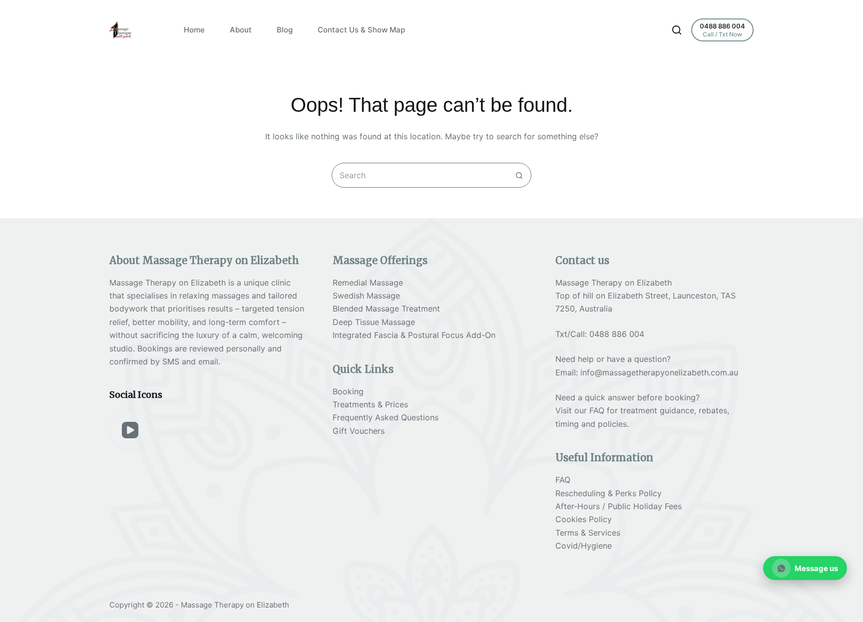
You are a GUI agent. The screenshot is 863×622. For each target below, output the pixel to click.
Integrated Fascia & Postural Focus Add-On (414, 335)
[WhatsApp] (805, 568)
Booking (348, 391)
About (241, 29)
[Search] (676, 29)
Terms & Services (587, 533)
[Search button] (519, 175)
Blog (285, 29)
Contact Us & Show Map (361, 29)
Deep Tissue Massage (374, 322)
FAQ (596, 410)
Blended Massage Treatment (386, 308)
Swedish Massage (366, 296)
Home (194, 29)
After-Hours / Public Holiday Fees (618, 506)
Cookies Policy (583, 519)
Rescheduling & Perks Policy (608, 493)
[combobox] (419, 175)
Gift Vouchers (359, 431)
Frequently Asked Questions (385, 417)
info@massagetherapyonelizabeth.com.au (659, 372)
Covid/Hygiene (583, 546)
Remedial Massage (368, 283)
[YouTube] (130, 430)
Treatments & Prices (370, 404)
